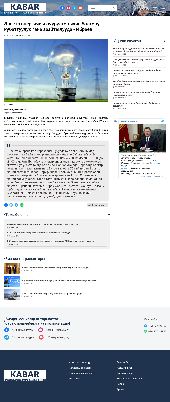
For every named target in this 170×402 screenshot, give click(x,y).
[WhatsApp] (22, 205)
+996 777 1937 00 (157, 326)
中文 (155, 8)
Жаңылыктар (125, 367)
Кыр (126, 8)
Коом (6, 35)
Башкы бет (123, 362)
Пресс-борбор (125, 373)
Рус (134, 8)
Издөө (120, 383)
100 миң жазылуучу (57, 337)
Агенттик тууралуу (79, 362)
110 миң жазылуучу (57, 329)
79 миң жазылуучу (22, 329)
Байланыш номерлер (81, 373)
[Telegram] (16, 205)
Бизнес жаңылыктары (130, 378)
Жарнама (74, 378)
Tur (147, 8)
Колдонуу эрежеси (80, 367)
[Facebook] (6, 205)
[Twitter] (11, 205)
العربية (163, 8)
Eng (141, 8)
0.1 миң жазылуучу (23, 337)
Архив (120, 389)
